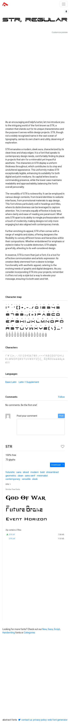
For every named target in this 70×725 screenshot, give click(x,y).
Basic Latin (10, 382)
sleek (35, 479)
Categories (29, 632)
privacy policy (40, 719)
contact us (26, 719)
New (44, 629)
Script (57, 629)
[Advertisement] (35, 76)
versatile (26, 479)
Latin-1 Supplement (29, 382)
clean (20, 475)
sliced (26, 472)
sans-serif (30, 475)
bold (42, 472)
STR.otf (12, 539)
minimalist (42, 475)
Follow (61, 397)
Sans (50, 629)
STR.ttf (12, 534)
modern (34, 472)
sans (18, 472)
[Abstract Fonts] (5, 4)
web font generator (58, 719)
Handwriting (8, 632)
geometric (11, 475)
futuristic (10, 472)
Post (61, 416)
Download (56, 465)
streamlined (52, 472)
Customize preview (60, 32)
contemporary (13, 479)
